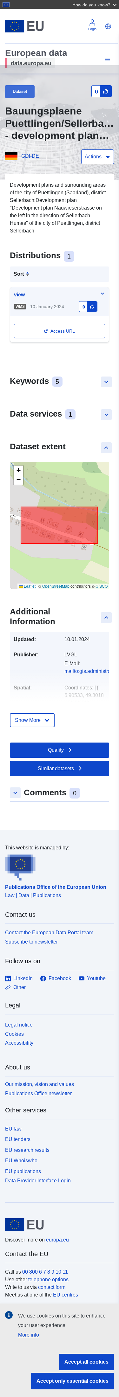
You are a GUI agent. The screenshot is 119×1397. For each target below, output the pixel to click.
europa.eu (57, 1239)
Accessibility (19, 1043)
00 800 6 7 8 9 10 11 (45, 1272)
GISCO (102, 586)
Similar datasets (56, 768)
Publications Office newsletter (38, 1093)
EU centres (65, 1294)
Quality (56, 750)
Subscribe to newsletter (31, 941)
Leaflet (29, 586)
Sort (19, 274)
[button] (95, 4)
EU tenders (17, 1139)
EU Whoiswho (21, 1160)
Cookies (14, 1034)
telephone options (48, 1279)
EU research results (27, 1150)
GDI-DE (30, 156)
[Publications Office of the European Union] (57, 866)
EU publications (23, 1171)
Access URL (62, 331)
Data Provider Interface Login (38, 1180)
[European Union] (57, 1224)
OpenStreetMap (55, 586)
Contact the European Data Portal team (49, 932)
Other (19, 987)
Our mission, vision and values (39, 1084)
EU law (13, 1128)
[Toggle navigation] (106, 59)
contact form (51, 1287)
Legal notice (19, 1024)
